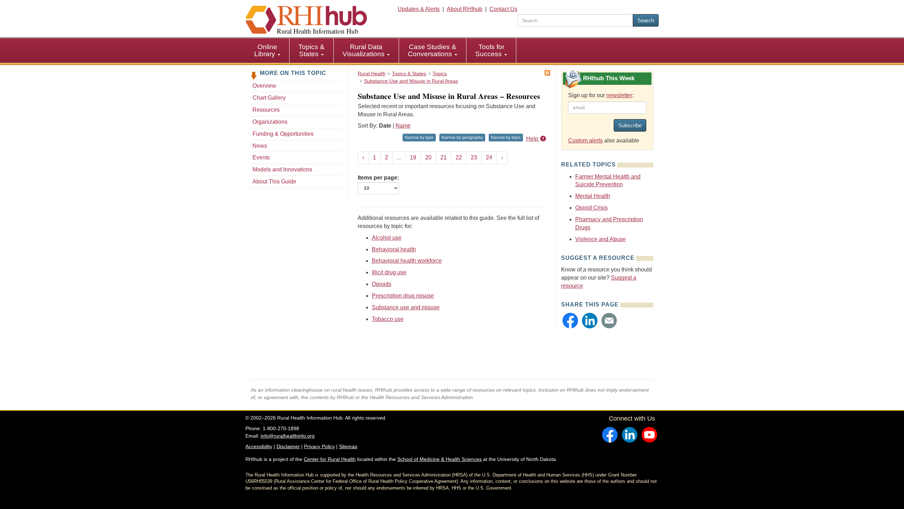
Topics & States (311, 50)
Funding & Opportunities (283, 134)
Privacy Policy (319, 446)
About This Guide (274, 182)
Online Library (265, 50)
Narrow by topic (506, 137)
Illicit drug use (389, 272)
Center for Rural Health (330, 459)
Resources (266, 110)
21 (443, 157)
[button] (570, 320)
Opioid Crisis (591, 208)
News (259, 146)
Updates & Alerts (419, 9)
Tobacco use (388, 319)
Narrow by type (419, 137)
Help (533, 139)
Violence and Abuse (600, 239)
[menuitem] (267, 50)
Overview (264, 86)
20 (428, 157)
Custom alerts (585, 141)
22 (459, 157)
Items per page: (378, 178)
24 (489, 157)
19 (413, 157)
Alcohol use (387, 238)
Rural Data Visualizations (364, 50)
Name (403, 126)
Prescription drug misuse (403, 296)
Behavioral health (394, 249)
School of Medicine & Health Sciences (439, 459)
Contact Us (503, 9)
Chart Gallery (269, 98)
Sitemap (348, 446)
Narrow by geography (462, 137)
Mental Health (592, 196)
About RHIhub (464, 9)
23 (474, 157)
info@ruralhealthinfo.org (288, 436)
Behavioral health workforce (407, 261)
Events (261, 157)
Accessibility (258, 446)
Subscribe (630, 125)
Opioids (381, 284)
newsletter (619, 95)
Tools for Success (489, 50)
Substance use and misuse (406, 307)
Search (645, 20)
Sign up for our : (601, 95)
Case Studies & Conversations (432, 50)
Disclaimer (288, 446)
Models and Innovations (282, 169)
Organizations (269, 122)
